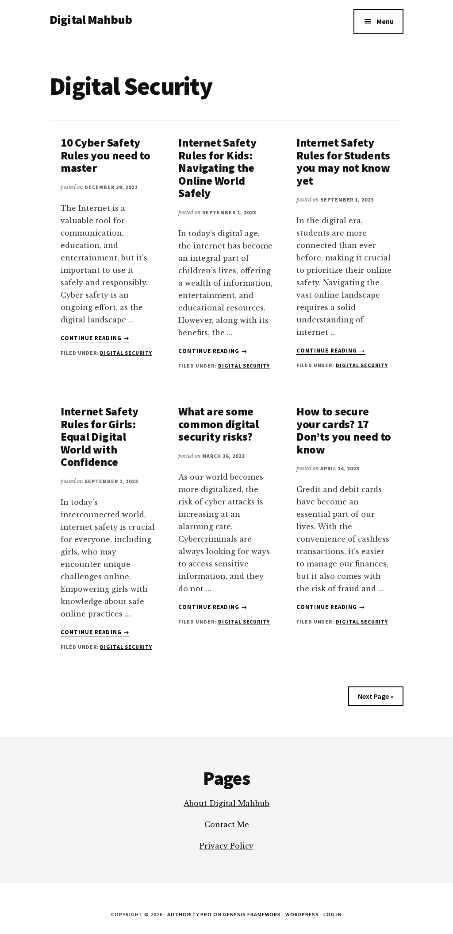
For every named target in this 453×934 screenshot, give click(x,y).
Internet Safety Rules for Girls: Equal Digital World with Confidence (99, 436)
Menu (385, 21)
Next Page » (376, 696)
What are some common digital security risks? (218, 424)
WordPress (302, 914)
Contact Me (226, 824)
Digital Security (126, 352)
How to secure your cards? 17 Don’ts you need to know (343, 430)
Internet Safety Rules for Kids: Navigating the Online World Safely (217, 167)
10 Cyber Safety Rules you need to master (105, 155)
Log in (332, 914)
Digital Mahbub (91, 19)
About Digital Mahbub (226, 803)
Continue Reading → (95, 338)
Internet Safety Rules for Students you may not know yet (343, 161)
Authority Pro (189, 914)
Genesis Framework (252, 914)
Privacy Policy (226, 845)
